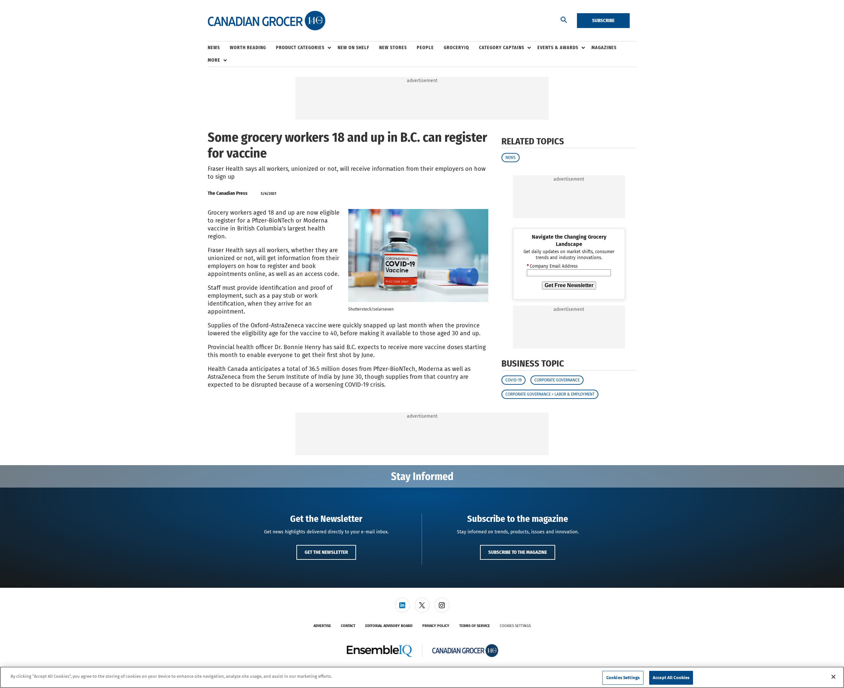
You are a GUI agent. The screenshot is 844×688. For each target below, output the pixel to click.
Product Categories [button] (300, 47)
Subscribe (603, 20)
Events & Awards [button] (557, 47)
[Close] (833, 677)
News (510, 157)
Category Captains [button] (501, 47)
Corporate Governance (557, 380)
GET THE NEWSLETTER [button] (326, 552)
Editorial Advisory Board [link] (388, 626)
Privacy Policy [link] (435, 626)
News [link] (214, 47)
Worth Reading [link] (248, 47)
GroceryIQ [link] (456, 47)
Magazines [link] (604, 47)
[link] (402, 605)
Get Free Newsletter (569, 285)
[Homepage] (266, 21)
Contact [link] (348, 626)
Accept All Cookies (671, 677)
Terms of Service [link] (474, 626)
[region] (422, 677)
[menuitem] (219, 48)
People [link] (425, 47)
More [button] (214, 60)
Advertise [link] (322, 626)
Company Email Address (552, 266)
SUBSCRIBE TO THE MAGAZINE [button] (517, 552)
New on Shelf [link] (353, 47)
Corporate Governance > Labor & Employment (549, 394)
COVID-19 (513, 380)
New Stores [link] (393, 47)
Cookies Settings (515, 626)
